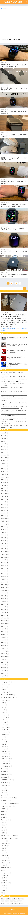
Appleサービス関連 (6, 682)
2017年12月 (4, 651)
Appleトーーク (5, 692)
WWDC (7, 903)
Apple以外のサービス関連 (8, 694)
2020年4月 (4, 573)
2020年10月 (4, 557)
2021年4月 (4, 540)
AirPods (4, 724)
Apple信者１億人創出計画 (14, 2)
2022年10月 (4, 493)
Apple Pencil (5, 727)
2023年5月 (4, 488)
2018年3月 (4, 642)
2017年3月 (4, 675)
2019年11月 (4, 587)
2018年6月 (4, 634)
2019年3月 (4, 609)
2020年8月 (4, 562)
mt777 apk (8, 423)
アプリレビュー (5, 782)
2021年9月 (4, 526)
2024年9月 (4, 460)
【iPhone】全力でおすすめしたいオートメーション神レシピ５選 (13, 402)
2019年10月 (4, 590)
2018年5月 (4, 637)
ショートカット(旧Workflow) (8, 797)
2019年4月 (4, 606)
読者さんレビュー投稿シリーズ (9, 838)
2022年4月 (4, 507)
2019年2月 (4, 612)
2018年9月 (4, 626)
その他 (4, 709)
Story (4, 885)
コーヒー (5, 875)
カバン (4, 712)
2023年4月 (4, 490)
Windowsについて (6, 774)
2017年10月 (4, 656)
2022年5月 (4, 504)
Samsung (4, 768)
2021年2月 (4, 546)
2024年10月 (4, 457)
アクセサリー (6, 763)
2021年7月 (4, 532)
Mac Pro (5, 749)
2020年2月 (4, 579)
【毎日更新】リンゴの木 (8, 779)
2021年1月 (4, 548)
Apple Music (5, 684)
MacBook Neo (6, 753)
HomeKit (5, 687)
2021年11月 (4, 521)
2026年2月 (4, 444)
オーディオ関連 (6, 873)
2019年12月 (4, 584)
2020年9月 (4, 560)
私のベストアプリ (6, 820)
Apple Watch (5, 700)
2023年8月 (4, 482)
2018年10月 (4, 623)
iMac (4, 736)
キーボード (5, 714)
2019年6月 (4, 601)
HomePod (5, 734)
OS (3, 689)
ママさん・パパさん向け (7, 806)
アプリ (11, 903)
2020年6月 (4, 568)
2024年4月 (4, 471)
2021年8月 (4, 529)
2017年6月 (4, 667)
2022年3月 (4, 510)
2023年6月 (4, 485)
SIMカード (4, 771)
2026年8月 (4, 433)
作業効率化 (4, 808)
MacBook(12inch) (7, 758)
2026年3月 (4, 441)
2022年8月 (4, 499)
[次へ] (19, 283)
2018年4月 (4, 640)
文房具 (4, 880)
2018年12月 (4, 618)
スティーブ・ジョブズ (18, 903)
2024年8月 (4, 463)
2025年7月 (4, 449)
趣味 (3, 870)
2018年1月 (4, 648)
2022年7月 (4, 502)
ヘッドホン (5, 717)
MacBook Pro (6, 756)
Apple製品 (4, 722)
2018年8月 (4, 629)
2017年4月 (4, 673)
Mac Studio (5, 857)
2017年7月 (4, 664)
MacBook (7, 901)
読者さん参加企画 (6, 867)
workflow (2, 903)
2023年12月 (4, 477)
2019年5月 (4, 604)
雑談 (3, 892)
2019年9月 (4, 593)
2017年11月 (4, 653)
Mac (4, 707)
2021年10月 (4, 524)
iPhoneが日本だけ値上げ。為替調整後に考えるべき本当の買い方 (13, 387)
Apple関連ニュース (6, 766)
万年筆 (4, 877)
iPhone (4, 705)
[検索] (24, 288)
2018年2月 (4, 645)
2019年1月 (4, 615)
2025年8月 (4, 446)
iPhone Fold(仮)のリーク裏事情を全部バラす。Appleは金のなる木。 (13, 372)
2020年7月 (4, 565)
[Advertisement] (14, 24)
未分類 (3, 814)
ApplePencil (8, 898)
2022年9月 (4, 496)
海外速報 (4, 817)
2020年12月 (4, 551)
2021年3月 (4, 543)
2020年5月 (4, 571)
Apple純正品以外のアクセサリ (9, 697)
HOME (15, 909)
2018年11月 (4, 620)
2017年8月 (4, 662)
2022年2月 (4, 513)
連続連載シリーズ (6, 882)
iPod (4, 744)
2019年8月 (4, 595)
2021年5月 (4, 537)
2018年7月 (4, 631)
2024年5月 (4, 468)
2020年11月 (4, 554)
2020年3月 (4, 576)
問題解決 (4, 811)
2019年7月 (4, 598)
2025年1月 (4, 452)
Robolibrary (3, 400)
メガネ (4, 719)
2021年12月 (4, 518)
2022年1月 (4, 515)
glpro (21, 408)
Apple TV (5, 729)
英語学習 (4, 830)
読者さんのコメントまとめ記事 (9, 835)
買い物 (4, 890)
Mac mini (5, 746)
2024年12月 (4, 455)
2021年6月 (4, 535)
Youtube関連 (5, 777)
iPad (4, 702)
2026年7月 (4, 435)
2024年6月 (4, 466)
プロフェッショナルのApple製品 (9, 803)
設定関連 (4, 832)
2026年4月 (4, 438)
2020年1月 (4, 582)
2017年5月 (4, 670)
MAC (4, 792)
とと (11, 411)
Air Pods (2, 898)
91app (2, 404)
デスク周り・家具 (6, 800)
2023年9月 (4, 479)
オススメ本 (4, 795)
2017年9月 (4, 659)
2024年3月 (4, 474)
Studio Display (6, 761)
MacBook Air (6, 751)
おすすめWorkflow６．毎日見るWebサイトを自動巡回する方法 (12, 398)
